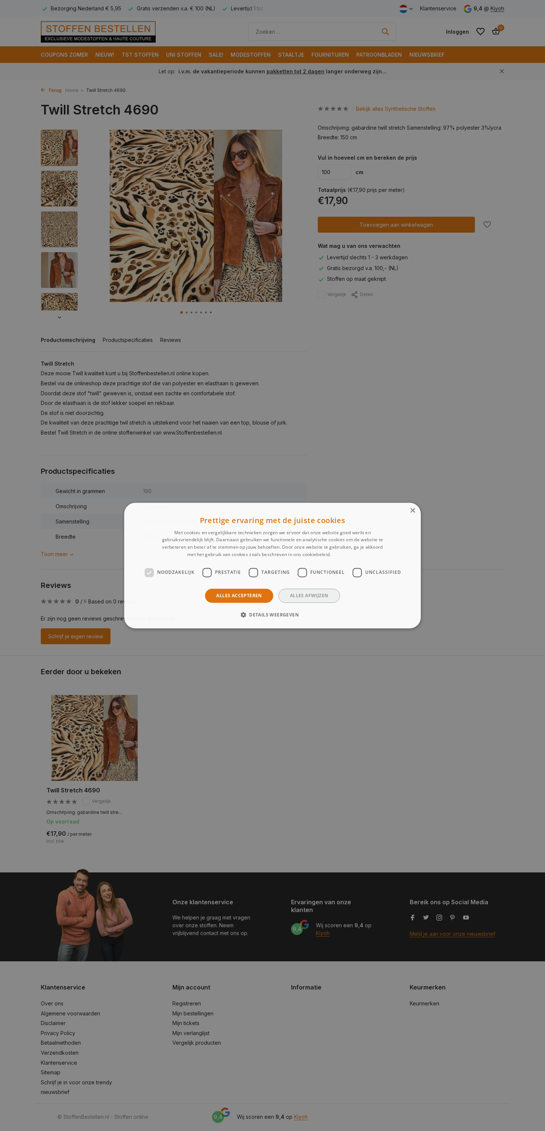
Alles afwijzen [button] (309, 595)
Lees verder (345, 554)
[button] (272, 614)
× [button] (412, 510)
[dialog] (272, 566)
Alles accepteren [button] (239, 595)
